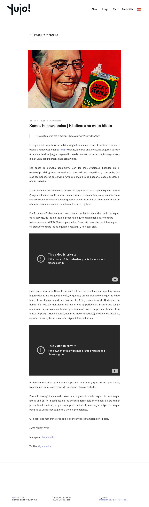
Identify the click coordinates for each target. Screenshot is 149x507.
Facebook (122, 500)
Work (115, 9)
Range (105, 9)
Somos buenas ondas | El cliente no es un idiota (70, 125)
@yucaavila (44, 446)
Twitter (113, 500)
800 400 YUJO (18, 497)
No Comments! (54, 120)
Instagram (104, 500)
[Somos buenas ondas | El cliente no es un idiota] (74, 107)
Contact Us (127, 9)
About (95, 9)
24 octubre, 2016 (37, 120)
